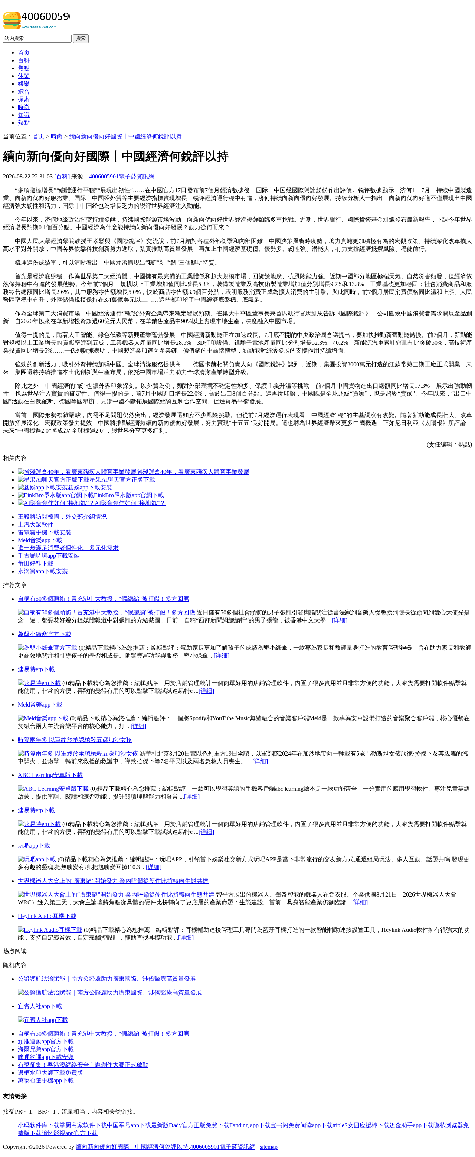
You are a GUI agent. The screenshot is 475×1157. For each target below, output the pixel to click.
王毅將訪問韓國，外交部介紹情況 (62, 517)
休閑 (24, 76)
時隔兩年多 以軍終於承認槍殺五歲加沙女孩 (75, 740)
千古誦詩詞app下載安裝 (49, 556)
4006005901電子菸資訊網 (121, 176)
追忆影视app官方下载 (70, 1133)
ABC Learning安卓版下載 (50, 775)
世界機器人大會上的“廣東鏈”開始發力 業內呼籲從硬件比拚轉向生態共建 (113, 881)
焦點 (24, 68)
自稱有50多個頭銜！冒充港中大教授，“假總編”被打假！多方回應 (103, 599)
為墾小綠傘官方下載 (44, 634)
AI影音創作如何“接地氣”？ (130, 503)
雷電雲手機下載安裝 (44, 532)
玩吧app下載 (34, 845)
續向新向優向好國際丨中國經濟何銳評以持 (125, 136)
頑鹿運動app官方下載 (46, 1041)
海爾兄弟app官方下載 (46, 1049)
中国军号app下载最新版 (138, 1125)
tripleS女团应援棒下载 (360, 1125)
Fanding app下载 (250, 1125)
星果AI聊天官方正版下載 (122, 479)
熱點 (24, 122)
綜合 (24, 91)
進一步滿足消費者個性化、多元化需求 (68, 548)
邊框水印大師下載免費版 (50, 1072)
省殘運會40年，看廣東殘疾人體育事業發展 (193, 472)
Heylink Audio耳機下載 (47, 916)
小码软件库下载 (38, 1125)
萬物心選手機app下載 (46, 1080)
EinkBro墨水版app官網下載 (129, 495)
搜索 (81, 38)
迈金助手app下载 (411, 1125)
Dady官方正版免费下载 (199, 1125)
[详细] (339, 620)
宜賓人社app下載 (40, 1006)
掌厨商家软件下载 (83, 1125)
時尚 (24, 107)
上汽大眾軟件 (35, 524)
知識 (24, 115)
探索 (24, 99)
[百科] (62, 176)
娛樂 (24, 84)
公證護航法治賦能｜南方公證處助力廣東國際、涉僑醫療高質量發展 (107, 979)
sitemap (269, 1147)
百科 (24, 60)
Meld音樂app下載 (40, 540)
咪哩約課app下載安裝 (46, 1057)
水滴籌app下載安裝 (43, 571)
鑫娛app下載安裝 (90, 487)
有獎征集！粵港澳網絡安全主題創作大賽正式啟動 (83, 1065)
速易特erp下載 (36, 669)
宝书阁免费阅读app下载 (301, 1125)
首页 (24, 52)
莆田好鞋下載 (35, 563)
